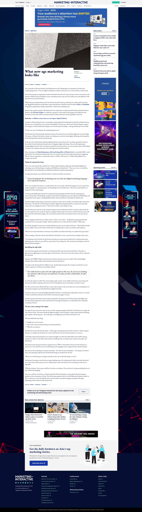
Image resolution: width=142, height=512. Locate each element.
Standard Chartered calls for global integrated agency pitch (104, 72)
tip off (116, 6)
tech (68, 6)
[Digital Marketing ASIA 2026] (12, 205)
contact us (101, 483)
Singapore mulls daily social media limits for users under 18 (104, 47)
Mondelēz (86, 104)
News (94, 43)
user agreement (102, 495)
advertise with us (102, 481)
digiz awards (45, 483)
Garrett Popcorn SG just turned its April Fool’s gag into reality (104, 54)
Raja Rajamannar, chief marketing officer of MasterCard (55, 152)
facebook (37, 84)
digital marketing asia (75, 481)
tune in (73, 6)
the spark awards (46, 500)
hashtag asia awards (46, 502)
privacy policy (101, 490)
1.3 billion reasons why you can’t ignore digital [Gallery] (49, 118)
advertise (123, 6)
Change (28, 2)
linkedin (44, 84)
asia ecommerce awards (47, 481)
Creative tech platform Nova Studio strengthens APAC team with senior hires (104, 38)
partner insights (19, 6)
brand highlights (60, 6)
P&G (78, 104)
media (45, 6)
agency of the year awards (48, 479)
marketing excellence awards (48, 490)
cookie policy (101, 486)
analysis (33, 6)
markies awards (46, 493)
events (79, 6)
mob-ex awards (46, 495)
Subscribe (116, 3)
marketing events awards (47, 488)
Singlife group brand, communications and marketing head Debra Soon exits (103, 63)
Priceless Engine (39, 112)
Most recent (104, 31)
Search (124, 2)
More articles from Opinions (57, 400)
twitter (32, 84)
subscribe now (40, 463)
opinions (51, 6)
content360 (73, 479)
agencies (39, 6)
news (27, 6)
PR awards (44, 498)
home (27, 31)
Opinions (34, 31)
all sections (87, 6)
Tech (94, 33)
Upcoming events (104, 167)
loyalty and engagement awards (49, 486)
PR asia (72, 486)
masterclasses (74, 492)
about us (100, 479)
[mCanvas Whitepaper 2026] (71, 17)
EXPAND (72, 483)
